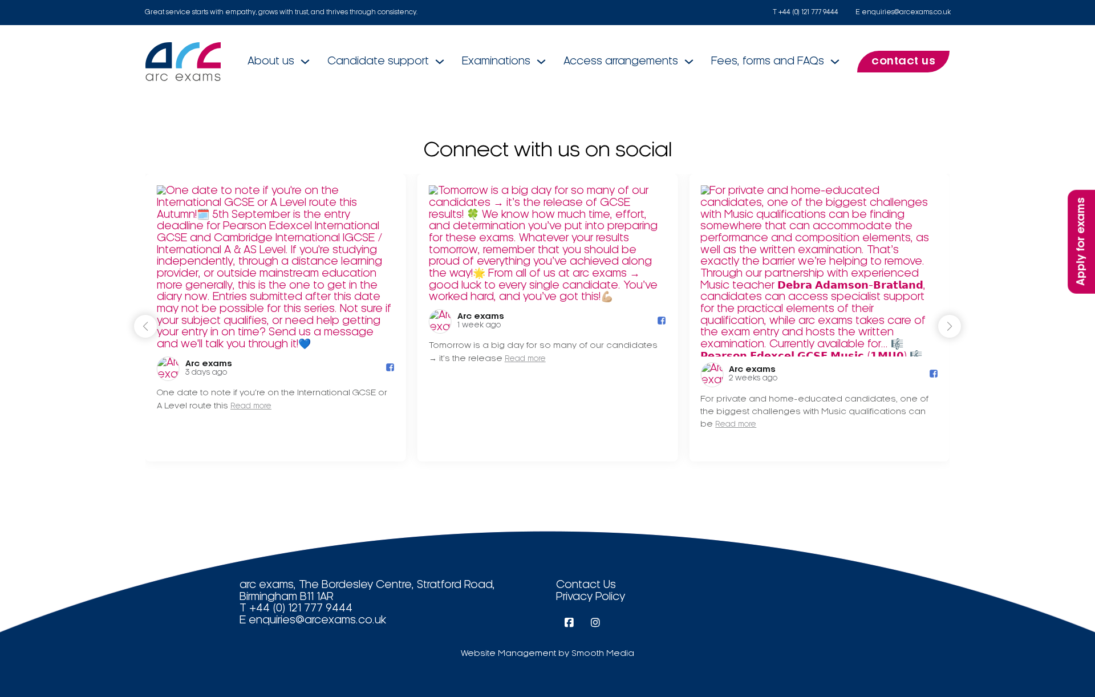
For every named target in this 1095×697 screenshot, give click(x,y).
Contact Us (586, 585)
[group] (275, 317)
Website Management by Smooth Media (547, 654)
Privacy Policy (590, 597)
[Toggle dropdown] (305, 61)
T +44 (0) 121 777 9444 (805, 12)
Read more (250, 406)
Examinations (496, 61)
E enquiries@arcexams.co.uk (903, 12)
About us (271, 61)
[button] (949, 326)
